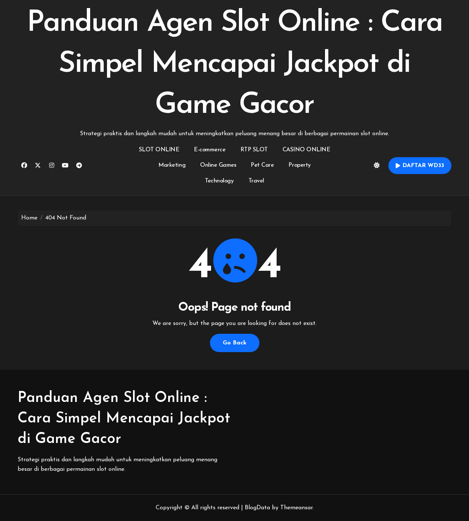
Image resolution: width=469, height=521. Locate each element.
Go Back (235, 343)
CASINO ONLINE (306, 150)
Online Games (218, 165)
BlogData (257, 508)
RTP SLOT (254, 150)
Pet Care (262, 165)
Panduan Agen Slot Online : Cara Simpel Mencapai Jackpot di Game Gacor (235, 64)
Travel (256, 181)
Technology (219, 181)
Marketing (171, 165)
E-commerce (209, 150)
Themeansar (296, 508)
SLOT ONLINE (159, 150)
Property (299, 165)
